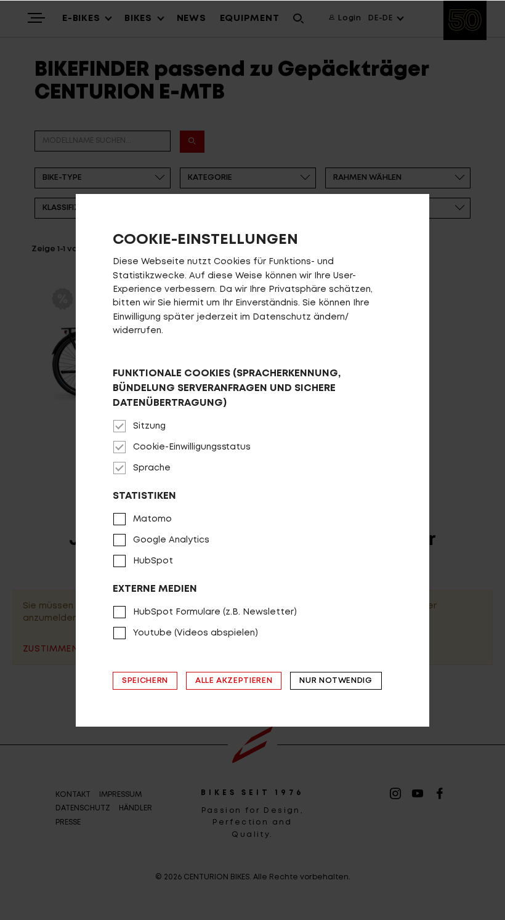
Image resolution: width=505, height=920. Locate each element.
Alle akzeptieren (233, 681)
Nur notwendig (335, 681)
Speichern (145, 681)
